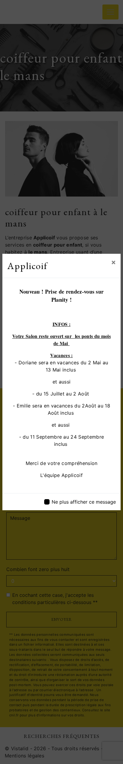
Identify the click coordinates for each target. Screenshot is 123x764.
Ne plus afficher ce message (84, 502)
